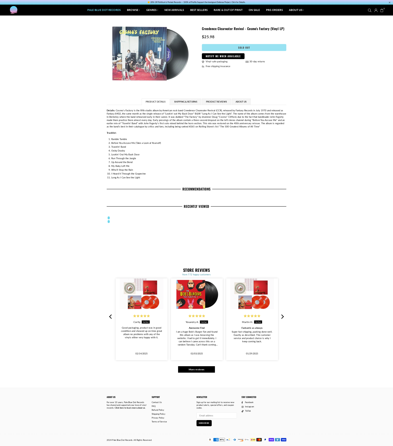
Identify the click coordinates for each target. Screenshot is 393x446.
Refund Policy (158, 410)
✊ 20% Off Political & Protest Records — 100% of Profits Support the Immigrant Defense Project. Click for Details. (196, 2)
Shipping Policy (158, 414)
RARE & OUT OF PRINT (228, 10)
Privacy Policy (158, 418)
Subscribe (204, 423)
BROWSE (132, 10)
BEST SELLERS (199, 10)
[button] (382, 10)
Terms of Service (159, 421)
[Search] (370, 10)
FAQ (154, 406)
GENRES (151, 10)
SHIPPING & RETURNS (185, 101)
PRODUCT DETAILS (155, 101)
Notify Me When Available (223, 56)
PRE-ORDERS (274, 10)
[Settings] (376, 10)
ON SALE (254, 10)
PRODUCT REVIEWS (216, 101)
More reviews (196, 369)
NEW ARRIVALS (174, 10)
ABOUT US (295, 10)
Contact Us (157, 402)
